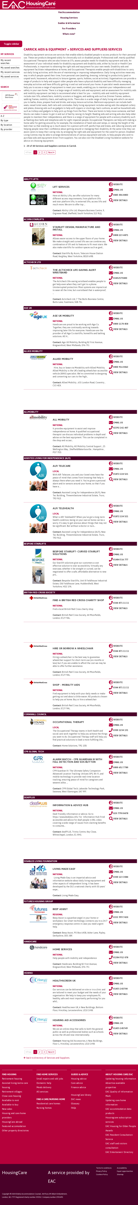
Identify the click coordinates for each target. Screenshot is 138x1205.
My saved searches (10, 67)
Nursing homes (44, 1108)
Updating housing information (121, 1078)
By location (6, 125)
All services (42, 1091)
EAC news (76, 1099)
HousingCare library (81, 1095)
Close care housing (11, 1096)
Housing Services (69, 17)
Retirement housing (12, 1078)
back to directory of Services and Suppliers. (48, 1058)
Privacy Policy (101, 1171)
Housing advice (79, 1078)
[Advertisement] (80, 166)
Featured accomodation (14, 1126)
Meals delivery (44, 1087)
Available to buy (10, 1104)
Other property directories (15, 1130)
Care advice (77, 1083)
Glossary (75, 1103)
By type (4, 120)
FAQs (73, 1108)
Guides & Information (69, 23)
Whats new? (69, 34)
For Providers (69, 28)
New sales (7, 1109)
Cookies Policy (102, 1174)
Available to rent (10, 1100)
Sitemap (120, 1174)
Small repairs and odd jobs (50, 1078)
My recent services (10, 72)
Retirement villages (12, 1091)
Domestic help (44, 1083)
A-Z (2, 116)
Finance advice (78, 1087)
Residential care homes (48, 1103)
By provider (6, 129)
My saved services (10, 76)
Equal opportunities (125, 1171)
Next (51, 152)
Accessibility (122, 1168)
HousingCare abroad (12, 1122)
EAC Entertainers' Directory (119, 1152)
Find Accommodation (69, 12)
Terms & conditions (104, 1168)
